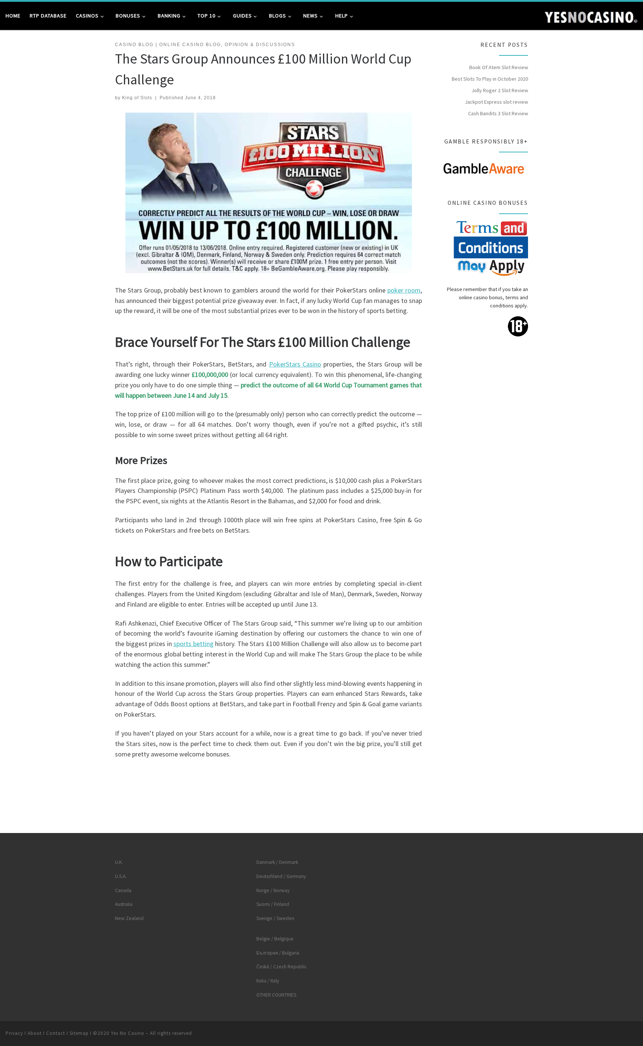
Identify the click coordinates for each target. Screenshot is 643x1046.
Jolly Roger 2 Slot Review (499, 90)
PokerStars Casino (295, 364)
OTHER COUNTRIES (276, 995)
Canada (123, 890)
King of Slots (137, 97)
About (35, 1033)
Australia (123, 904)
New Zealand (129, 918)
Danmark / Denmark (277, 862)
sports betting (193, 643)
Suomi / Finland (272, 904)
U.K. (119, 862)
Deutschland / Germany (281, 876)
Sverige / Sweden (275, 918)
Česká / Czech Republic (281, 966)
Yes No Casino (127, 1033)
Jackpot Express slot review (496, 102)
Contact (55, 1033)
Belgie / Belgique (275, 939)
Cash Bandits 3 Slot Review (498, 113)
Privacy (14, 1033)
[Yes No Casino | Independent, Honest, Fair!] (590, 15)
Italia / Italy (267, 981)
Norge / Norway (272, 890)
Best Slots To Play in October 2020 (490, 78)
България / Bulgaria (277, 953)
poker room (403, 290)
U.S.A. (121, 876)
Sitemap (79, 1033)
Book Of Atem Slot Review (498, 67)
